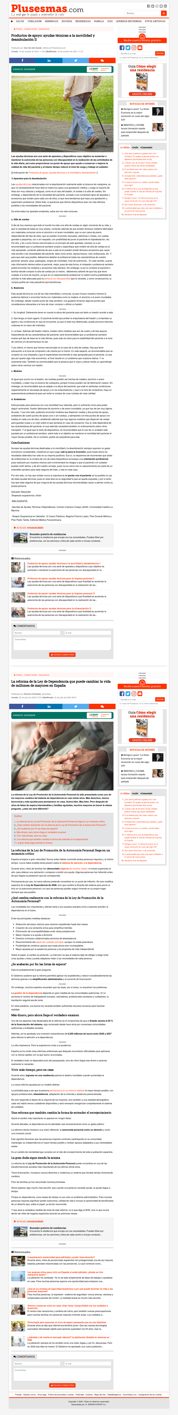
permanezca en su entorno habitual (67, 1090)
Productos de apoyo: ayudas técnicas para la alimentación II (59, 608)
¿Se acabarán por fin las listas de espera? (37, 828)
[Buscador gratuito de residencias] (21, 538)
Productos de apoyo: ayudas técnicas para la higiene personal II (61, 593)
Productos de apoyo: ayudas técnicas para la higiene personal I (60, 578)
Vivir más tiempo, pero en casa (32, 835)
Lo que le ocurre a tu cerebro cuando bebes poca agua (141, 183)
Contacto (89, 1394)
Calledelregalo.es (114, 1394)
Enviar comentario (63, 654)
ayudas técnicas (23, 184)
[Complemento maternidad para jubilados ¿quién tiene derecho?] (18, 1261)
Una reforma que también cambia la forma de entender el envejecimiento (52, 839)
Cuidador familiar (30, 29)
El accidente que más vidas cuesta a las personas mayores (140, 170)
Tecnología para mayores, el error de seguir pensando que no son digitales (66, 1322)
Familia (99, 21)
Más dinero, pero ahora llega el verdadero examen (41, 832)
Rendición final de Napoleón (135, 214)
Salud (20, 21)
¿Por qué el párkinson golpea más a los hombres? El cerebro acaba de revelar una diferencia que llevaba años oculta (141, 156)
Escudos (67, 21)
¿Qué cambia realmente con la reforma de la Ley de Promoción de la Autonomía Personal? (61, 825)
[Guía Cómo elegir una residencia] (142, 80)
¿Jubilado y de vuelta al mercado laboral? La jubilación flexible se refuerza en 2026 (68, 1338)
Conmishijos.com (130, 1394)
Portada (19, 29)
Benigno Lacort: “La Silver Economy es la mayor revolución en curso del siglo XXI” (141, 199)
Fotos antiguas (155, 21)
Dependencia (44, 29)
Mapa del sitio (100, 1394)
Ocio (110, 21)
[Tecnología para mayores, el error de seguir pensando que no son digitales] (18, 1326)
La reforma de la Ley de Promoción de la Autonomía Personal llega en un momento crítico (61, 821)
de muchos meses (78, 868)
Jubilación (34, 21)
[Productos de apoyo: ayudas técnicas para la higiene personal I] (18, 582)
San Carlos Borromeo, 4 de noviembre (139, 204)
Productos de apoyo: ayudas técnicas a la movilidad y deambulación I (63, 172)
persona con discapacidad (57, 278)
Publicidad (80, 1394)
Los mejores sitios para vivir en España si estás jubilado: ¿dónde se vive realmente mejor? (65, 1273)
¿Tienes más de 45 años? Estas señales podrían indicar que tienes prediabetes (140, 164)
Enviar (160, 53)
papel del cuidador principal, (50, 942)
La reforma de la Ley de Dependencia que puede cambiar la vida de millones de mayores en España (143, 191)
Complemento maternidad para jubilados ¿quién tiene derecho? (143, 177)
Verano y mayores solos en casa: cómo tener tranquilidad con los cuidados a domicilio (67, 1306)
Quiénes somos (29, 1394)
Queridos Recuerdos (129, 21)
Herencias (51, 21)
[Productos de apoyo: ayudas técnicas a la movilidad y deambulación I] (18, 567)
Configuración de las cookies (150, 1394)
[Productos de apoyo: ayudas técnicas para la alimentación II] (18, 612)
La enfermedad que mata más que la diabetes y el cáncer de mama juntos (143, 209)
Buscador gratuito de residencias (48, 534)
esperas (64, 868)
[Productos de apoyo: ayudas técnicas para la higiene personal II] (18, 597)
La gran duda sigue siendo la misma (34, 842)
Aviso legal (42, 1394)
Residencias (83, 21)
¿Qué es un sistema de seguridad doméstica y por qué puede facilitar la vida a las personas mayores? (70, 1290)
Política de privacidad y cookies (61, 1394)
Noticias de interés (142, 103)
